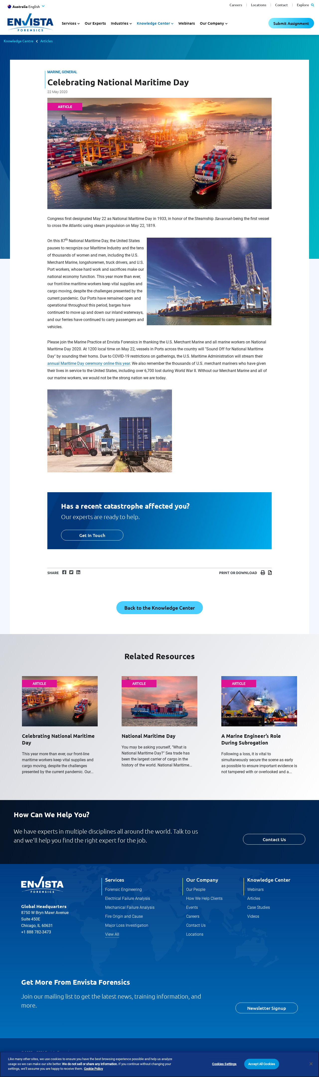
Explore (303, 4)
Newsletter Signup (266, 1008)
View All (112, 934)
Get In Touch (92, 535)
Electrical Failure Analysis (127, 898)
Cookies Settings (224, 1064)
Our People (195, 889)
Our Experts (95, 23)
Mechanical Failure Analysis (130, 907)
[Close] (311, 1063)
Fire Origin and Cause (124, 916)
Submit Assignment (291, 23)
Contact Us (274, 839)
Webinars (186, 23)
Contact (281, 4)
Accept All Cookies (261, 1064)
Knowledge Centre (18, 41)
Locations (258, 4)
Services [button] (69, 23)
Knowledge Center (268, 879)
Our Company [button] (212, 23)
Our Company (202, 879)
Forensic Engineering (123, 889)
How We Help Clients (204, 898)
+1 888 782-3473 (36, 932)
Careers (236, 4)
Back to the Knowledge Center (159, 607)
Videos (253, 916)
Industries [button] (119, 23)
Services (114, 879)
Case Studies (258, 907)
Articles (46, 41)
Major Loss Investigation (126, 925)
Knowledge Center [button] (153, 23)
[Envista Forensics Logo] (42, 884)
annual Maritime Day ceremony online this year (88, 363)
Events (192, 907)
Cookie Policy (93, 1069)
